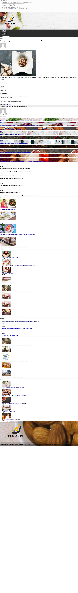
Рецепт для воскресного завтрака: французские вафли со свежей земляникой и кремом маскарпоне (17, 234)
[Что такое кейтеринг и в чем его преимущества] (6, 410)
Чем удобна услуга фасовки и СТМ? (7, 353)
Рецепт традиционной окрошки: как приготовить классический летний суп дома (13, 3)
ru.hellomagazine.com (8, 104)
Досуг (2, 32)
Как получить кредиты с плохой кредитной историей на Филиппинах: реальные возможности (15, 8)
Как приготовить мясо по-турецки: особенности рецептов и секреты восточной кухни (19, 125)
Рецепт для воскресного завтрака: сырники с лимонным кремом (11, 222)
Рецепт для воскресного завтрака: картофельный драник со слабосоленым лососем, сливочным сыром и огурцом (25, 161)
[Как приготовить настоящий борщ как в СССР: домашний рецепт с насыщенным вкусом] (6, 402)
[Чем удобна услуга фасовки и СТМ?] (6, 352)
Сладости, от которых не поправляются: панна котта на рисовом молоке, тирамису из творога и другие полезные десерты (18, 265)
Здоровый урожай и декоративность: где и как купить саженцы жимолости (12, 377)
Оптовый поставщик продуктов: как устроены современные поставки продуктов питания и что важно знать (17, 2)
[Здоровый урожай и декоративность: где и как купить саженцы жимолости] (6, 376)
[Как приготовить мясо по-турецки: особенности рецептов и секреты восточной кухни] (6, 394)
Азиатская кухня (4, 30)
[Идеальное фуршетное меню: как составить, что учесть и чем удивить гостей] (6, 368)
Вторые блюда (4, 31)
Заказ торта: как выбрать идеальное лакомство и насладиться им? (11, 257)
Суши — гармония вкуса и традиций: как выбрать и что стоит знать (11, 7)
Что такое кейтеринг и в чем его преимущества (8, 5)
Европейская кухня (4, 33)
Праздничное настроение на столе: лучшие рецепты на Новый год (14, 138)
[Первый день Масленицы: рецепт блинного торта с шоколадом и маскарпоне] (8, 245)
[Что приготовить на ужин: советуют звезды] (8, 207)
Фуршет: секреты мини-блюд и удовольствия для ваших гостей (14, 143)
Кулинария (3, 34)
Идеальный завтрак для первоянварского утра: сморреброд (10, 307)
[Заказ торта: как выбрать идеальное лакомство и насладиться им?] (6, 256)
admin (6, 113)
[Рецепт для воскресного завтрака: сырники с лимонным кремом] (8, 220)
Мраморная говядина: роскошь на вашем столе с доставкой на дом (15, 147)
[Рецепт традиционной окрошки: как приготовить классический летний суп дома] (6, 386)
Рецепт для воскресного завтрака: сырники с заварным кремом (10, 315)
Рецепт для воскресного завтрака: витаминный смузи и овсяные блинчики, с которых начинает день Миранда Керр (18, 299)
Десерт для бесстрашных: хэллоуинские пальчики (8, 273)
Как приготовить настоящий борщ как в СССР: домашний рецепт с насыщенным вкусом (14, 4)
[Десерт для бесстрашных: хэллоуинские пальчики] (6, 272)
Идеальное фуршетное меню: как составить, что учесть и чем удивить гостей (12, 369)
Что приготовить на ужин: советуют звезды (7, 209)
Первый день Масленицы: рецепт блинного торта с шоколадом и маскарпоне (13, 247)
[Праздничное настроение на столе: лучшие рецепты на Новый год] (6, 418)
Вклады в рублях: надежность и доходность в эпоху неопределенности (11, 283)
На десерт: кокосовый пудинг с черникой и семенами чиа (12, 156)
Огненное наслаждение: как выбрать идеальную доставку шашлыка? (15, 152)
